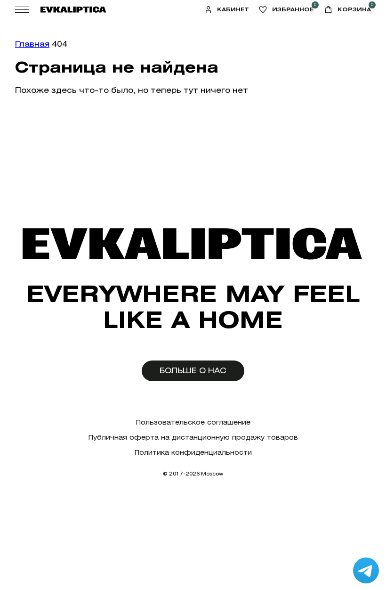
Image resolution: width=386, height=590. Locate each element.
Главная (32, 44)
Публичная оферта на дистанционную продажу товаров (193, 437)
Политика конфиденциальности (193, 452)
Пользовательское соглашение (193, 422)
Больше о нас (193, 370)
